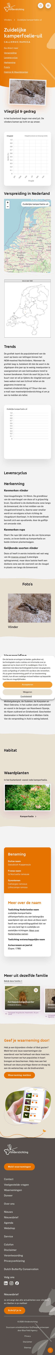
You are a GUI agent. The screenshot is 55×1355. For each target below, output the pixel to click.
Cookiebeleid (26, 696)
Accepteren (27, 684)
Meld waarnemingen (19, 1166)
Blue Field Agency (29, 1330)
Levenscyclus (10, 57)
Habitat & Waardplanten (16, 72)
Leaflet (34, 199)
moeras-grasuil (18, 557)
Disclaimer (27, 1342)
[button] (8, 203)
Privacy (27, 1336)
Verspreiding (10, 53)
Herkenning (9, 62)
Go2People (34, 1327)
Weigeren (27, 692)
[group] (22, 1008)
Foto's (7, 67)
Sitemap (27, 1347)
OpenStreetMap (41, 199)
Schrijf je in (14, 1310)
